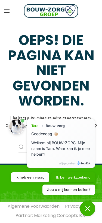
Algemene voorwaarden (34, 206)
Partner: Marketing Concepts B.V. (51, 215)
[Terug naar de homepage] (51, 11)
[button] (7, 11)
